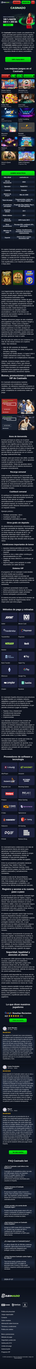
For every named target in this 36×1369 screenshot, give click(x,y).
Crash (18, 76)
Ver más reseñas (18, 1152)
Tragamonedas (27, 76)
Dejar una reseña (18, 1020)
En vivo (12, 76)
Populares (4, 76)
